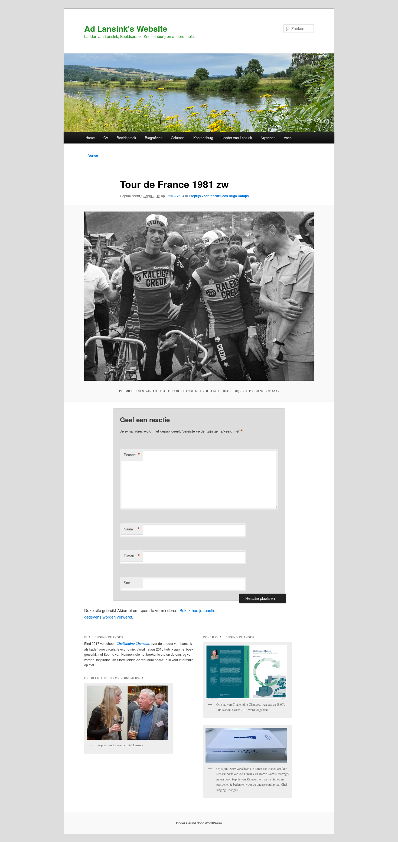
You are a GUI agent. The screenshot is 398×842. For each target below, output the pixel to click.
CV (105, 137)
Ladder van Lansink (236, 137)
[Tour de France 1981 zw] (199, 296)
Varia (288, 137)
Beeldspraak (126, 137)
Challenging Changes (132, 643)
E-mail (132, 556)
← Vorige (91, 155)
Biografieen (153, 137)
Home (90, 137)
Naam (132, 529)
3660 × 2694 (175, 195)
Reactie (132, 454)
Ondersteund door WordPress (199, 823)
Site (127, 582)
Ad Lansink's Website (125, 28)
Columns (178, 137)
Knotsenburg (203, 137)
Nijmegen (268, 137)
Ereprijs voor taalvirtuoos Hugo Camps (219, 195)
